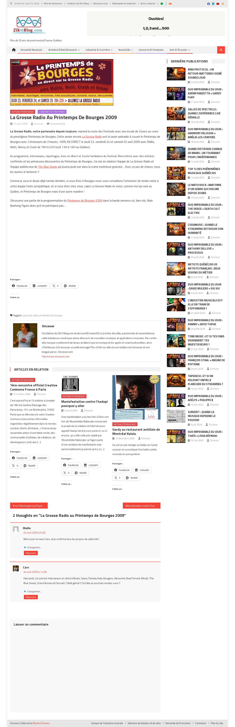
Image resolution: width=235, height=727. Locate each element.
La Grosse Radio (92, 136)
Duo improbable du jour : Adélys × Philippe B (205, 398)
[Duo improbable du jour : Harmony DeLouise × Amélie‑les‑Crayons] (176, 133)
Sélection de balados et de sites (144, 723)
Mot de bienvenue (53, 3)
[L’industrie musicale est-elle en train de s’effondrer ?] (176, 304)
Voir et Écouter (178, 50)
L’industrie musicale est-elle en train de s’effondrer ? (205, 304)
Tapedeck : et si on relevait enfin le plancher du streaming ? (205, 380)
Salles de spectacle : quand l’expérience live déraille (204, 113)
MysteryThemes (41, 723)
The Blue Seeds (47, 166)
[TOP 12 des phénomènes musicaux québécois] (176, 173)
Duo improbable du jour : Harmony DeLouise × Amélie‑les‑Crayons (205, 133)
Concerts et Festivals (151, 50)
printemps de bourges (51, 315)
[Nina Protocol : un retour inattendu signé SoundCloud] (176, 73)
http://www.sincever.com (55, 356)
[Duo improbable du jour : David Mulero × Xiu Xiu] (176, 288)
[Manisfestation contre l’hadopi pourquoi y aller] (85, 383)
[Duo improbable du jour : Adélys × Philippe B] (176, 400)
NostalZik (124, 50)
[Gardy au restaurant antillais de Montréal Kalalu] (136, 397)
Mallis (27, 528)
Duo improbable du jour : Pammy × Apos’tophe (205, 322)
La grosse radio (29, 315)
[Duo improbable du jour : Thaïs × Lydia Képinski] (176, 436)
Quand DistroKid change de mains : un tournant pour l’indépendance (205, 153)
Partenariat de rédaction (124, 3)
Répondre (31, 553)
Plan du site (217, 723)
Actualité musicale (31, 50)
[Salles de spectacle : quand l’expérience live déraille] (176, 113)
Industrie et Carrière (98, 50)
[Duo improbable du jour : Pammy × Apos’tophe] (176, 324)
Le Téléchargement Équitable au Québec (31, 506)
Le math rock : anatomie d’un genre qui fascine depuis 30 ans (204, 189)
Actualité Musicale (22, 111)
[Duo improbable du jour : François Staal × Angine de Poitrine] (176, 360)
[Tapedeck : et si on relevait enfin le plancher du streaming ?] (176, 380)
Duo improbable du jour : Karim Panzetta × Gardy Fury (205, 93)
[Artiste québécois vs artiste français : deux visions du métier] (176, 268)
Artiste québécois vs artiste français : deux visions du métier (204, 268)
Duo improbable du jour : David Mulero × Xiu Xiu (204, 286)
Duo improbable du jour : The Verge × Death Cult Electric (205, 209)
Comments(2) (57, 124)
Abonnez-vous (100, 3)
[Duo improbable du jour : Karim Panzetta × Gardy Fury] (176, 93)
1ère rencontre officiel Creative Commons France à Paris (33, 387)
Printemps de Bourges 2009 (84, 200)
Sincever (39, 124)
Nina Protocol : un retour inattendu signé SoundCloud (205, 73)
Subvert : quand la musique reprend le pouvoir (202, 416)
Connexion (200, 723)
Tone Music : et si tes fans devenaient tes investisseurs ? (206, 340)
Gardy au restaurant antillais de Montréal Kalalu (136, 431)
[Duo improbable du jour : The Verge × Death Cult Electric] (176, 209)
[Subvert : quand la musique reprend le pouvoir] (176, 416)
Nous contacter (147, 3)
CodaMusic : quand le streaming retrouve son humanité (205, 229)
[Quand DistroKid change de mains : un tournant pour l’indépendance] (176, 153)
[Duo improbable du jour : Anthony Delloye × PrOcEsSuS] (176, 248)
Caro (26, 567)
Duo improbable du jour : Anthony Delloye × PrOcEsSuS (205, 248)
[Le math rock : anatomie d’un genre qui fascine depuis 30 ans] (176, 189)
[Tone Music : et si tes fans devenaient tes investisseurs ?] (176, 340)
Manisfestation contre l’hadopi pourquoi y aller (84, 403)
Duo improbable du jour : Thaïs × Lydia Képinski (205, 434)
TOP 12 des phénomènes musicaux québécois (204, 171)
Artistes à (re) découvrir (62, 50)
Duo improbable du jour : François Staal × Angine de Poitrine (206, 360)
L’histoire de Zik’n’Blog (78, 3)
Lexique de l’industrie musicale (107, 723)
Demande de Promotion (178, 723)
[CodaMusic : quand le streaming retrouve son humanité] (176, 229)
